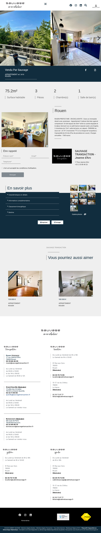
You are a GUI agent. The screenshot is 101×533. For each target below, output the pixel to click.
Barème (11, 212)
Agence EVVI (76, 528)
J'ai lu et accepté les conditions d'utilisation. (19, 168)
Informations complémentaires (19, 201)
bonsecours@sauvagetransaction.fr (19, 426)
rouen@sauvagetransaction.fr (17, 363)
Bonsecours (15, 419)
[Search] (85, 5)
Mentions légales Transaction (44, 528)
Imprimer (45, 222)
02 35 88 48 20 (12, 361)
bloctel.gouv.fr (94, 529)
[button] (45, 3)
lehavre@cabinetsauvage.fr (63, 396)
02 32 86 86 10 (12, 424)
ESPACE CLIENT (96, 7)
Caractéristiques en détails (18, 195)
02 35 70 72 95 (58, 478)
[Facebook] (70, 5)
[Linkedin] (80, 5)
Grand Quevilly (16, 387)
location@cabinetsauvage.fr (63, 377)
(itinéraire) (15, 355)
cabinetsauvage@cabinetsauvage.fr (66, 480)
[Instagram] (75, 5)
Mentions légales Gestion (28, 528)
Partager (58, 222)
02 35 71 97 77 (58, 395)
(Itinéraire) (57, 370)
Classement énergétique (17, 206)
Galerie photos (77, 214)
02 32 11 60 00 (12, 393)
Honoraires (25, 520)
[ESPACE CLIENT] (96, 6)
